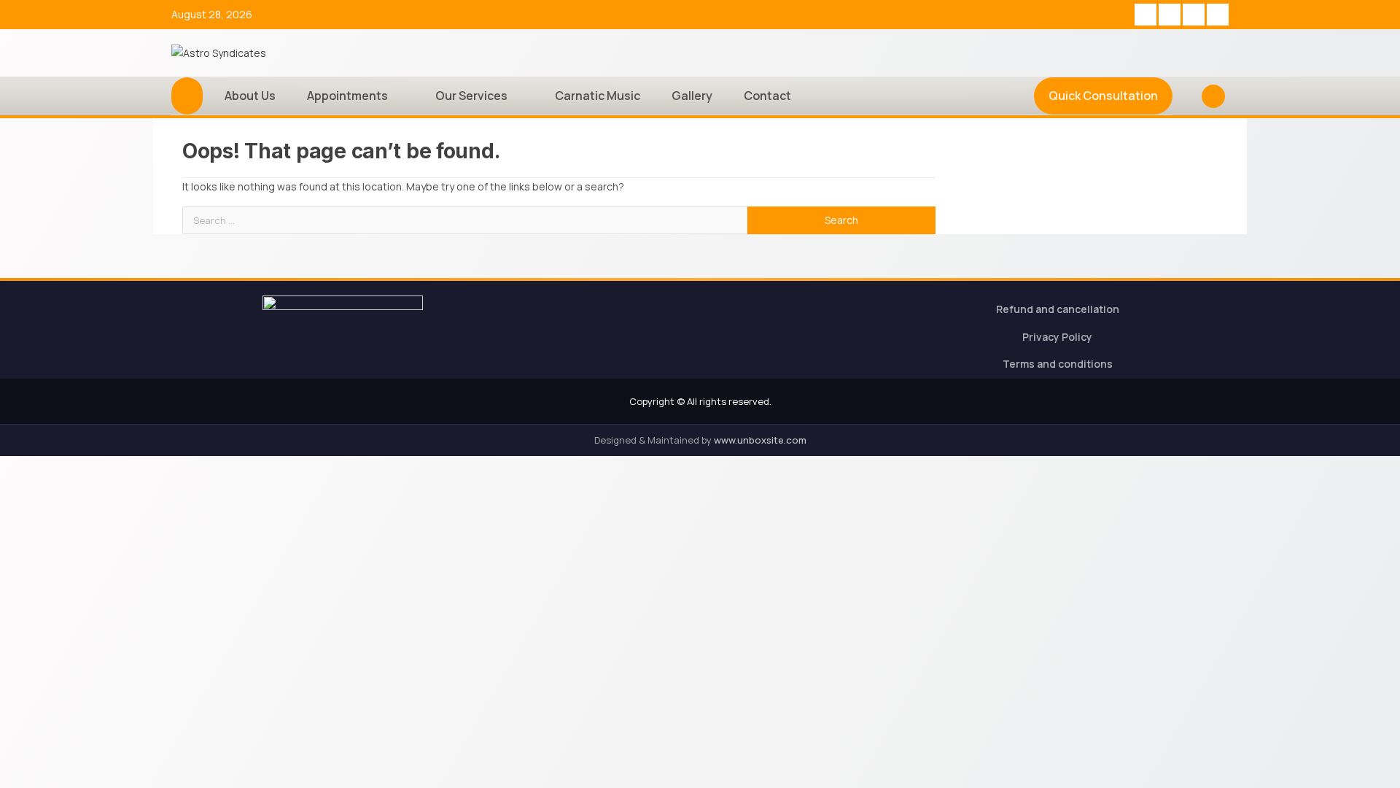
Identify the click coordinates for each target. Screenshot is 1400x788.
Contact (767, 96)
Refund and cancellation (1057, 309)
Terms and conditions (1058, 364)
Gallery (692, 96)
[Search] (1185, 96)
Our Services (471, 96)
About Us (250, 96)
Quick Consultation (1103, 96)
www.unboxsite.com (760, 440)
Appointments (347, 96)
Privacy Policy (1057, 337)
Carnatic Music (597, 96)
